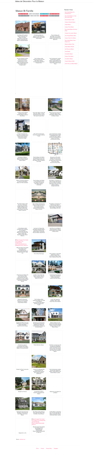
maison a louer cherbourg (24, 15)
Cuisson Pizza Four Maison (70, 38)
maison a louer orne (44, 15)
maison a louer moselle (54, 13)
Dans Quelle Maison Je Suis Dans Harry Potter (70, 16)
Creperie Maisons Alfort (69, 61)
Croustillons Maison (69, 58)
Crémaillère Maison (69, 53)
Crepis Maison (68, 24)
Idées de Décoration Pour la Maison (29, 1)
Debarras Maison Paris (69, 44)
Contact (42, 448)
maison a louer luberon (23, 13)
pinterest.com (22, 439)
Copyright (56, 448)
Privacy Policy (49, 448)
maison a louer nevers (34, 15)
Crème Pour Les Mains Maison (71, 63)
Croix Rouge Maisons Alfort (70, 35)
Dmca (37, 448)
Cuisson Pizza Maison (69, 27)
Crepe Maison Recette (69, 46)
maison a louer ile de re (54, 15)
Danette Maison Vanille (69, 19)
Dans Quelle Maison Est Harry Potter (71, 30)
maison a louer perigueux (34, 13)
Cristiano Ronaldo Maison (70, 22)
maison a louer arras (44, 13)
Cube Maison (67, 51)
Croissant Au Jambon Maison (71, 33)
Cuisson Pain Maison (69, 56)
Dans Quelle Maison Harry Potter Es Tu (70, 41)
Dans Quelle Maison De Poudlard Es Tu (69, 12)
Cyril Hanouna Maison (69, 49)
